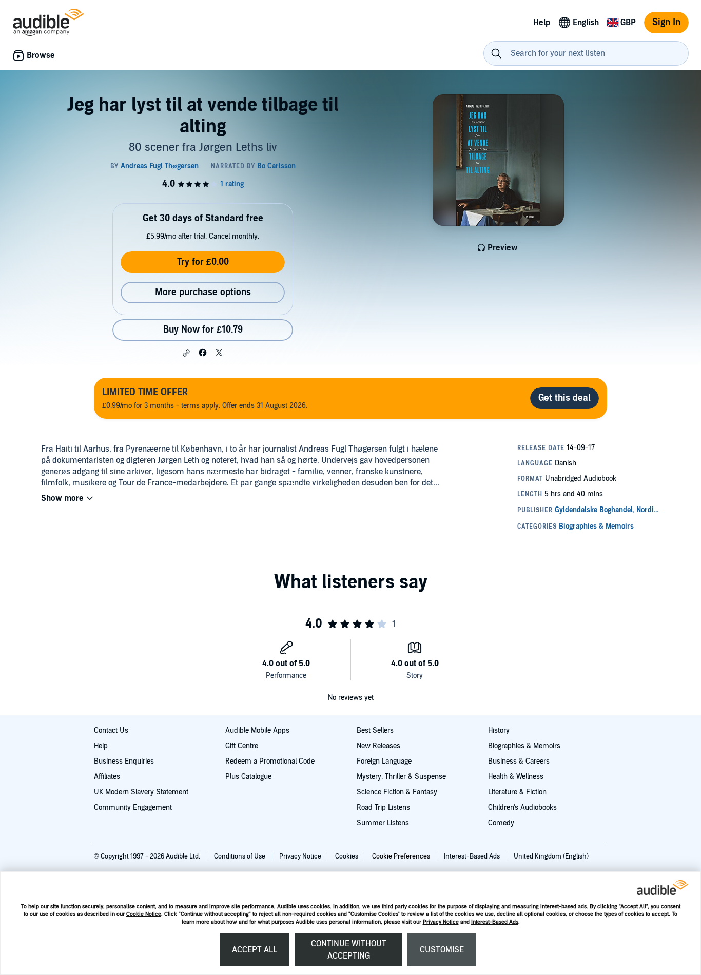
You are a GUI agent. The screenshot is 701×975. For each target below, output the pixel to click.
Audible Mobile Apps (257, 730)
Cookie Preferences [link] (401, 856)
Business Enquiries (124, 761)
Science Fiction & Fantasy (397, 792)
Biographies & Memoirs (524, 746)
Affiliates (107, 776)
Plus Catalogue (248, 776)
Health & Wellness (515, 776)
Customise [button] (442, 950)
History (499, 730)
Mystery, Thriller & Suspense (401, 776)
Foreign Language (384, 761)
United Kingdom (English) (551, 856)
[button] (186, 353)
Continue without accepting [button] (348, 950)
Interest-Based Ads (494, 922)
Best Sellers (375, 730)
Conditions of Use (240, 856)
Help (101, 746)
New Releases (378, 746)
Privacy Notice (441, 922)
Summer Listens (383, 822)
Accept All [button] (254, 950)
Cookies (347, 856)
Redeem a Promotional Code (270, 761)
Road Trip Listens (383, 807)
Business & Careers (519, 761)
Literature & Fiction (517, 792)
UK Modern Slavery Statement (141, 792)
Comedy (501, 822)
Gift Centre (241, 746)
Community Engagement (133, 807)
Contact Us (111, 730)
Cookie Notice (143, 914)
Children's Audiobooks (522, 807)
